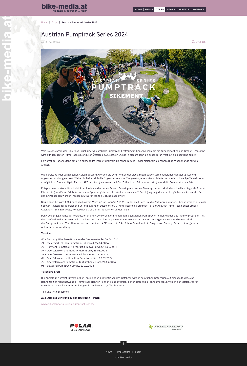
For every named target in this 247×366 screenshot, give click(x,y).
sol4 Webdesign (123, 357)
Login (138, 352)
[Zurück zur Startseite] (66, 7)
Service (183, 9)
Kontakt (198, 9)
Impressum (123, 352)
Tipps (160, 9)
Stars (171, 9)
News (149, 9)
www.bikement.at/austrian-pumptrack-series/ (67, 304)
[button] (123, 344)
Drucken (201, 41)
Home (138, 9)
